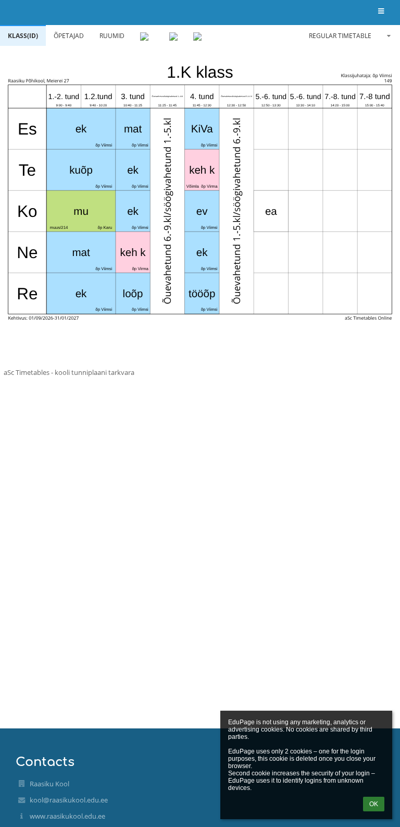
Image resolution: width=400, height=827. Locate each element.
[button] (381, 11)
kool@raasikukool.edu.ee (69, 800)
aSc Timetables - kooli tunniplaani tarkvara (69, 372)
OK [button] (373, 804)
